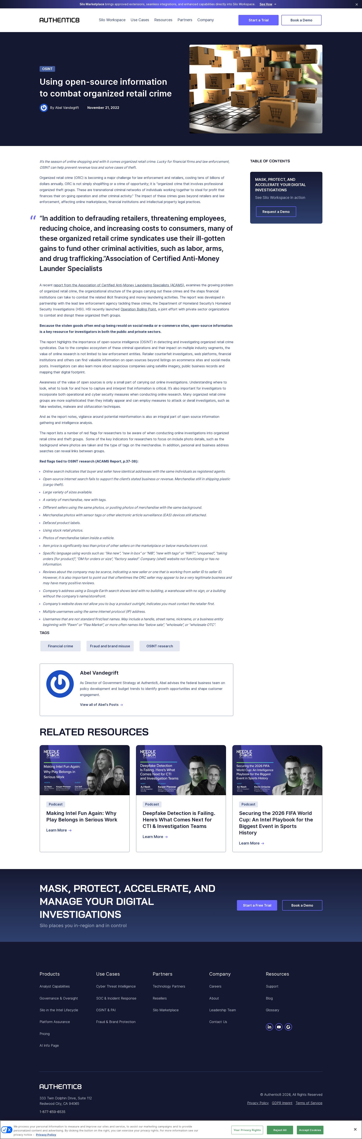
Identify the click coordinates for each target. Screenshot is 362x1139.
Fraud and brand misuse (110, 646)
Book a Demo (301, 20)
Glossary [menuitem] (272, 1010)
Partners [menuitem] (184, 20)
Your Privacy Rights (247, 1129)
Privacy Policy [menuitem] (258, 1103)
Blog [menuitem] (269, 998)
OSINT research (159, 646)
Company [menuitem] (205, 20)
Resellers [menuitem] (160, 998)
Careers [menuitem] (215, 986)
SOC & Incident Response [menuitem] (116, 998)
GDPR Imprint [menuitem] (282, 1103)
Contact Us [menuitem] (218, 1022)
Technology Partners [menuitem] (169, 986)
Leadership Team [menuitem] (222, 1010)
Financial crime (60, 646)
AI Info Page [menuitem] (49, 1045)
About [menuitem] (214, 998)
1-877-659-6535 (52, 1112)
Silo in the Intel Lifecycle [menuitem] (59, 1010)
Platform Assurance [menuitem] (55, 1022)
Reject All (280, 1129)
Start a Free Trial (257, 905)
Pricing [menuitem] (45, 1034)
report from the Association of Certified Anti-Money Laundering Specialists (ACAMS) (119, 285)
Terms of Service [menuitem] (309, 1103)
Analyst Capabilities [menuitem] (55, 986)
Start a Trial (259, 20)
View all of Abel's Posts (99, 704)
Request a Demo (276, 212)
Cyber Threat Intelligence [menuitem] (116, 986)
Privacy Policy (46, 1134)
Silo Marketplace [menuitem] (166, 1010)
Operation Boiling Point (138, 309)
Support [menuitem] (272, 986)
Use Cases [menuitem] (140, 20)
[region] (181, 1129)
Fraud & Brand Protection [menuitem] (116, 1022)
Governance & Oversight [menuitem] (59, 998)
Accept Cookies (310, 1129)
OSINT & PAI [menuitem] (106, 1010)
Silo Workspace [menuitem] (112, 20)
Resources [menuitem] (163, 20)
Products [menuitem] (50, 974)
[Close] (355, 1129)
